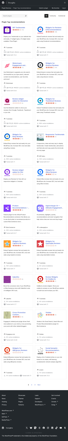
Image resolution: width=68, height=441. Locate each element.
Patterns (21, 405)
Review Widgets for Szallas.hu (52, 278)
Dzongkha (9, 428)
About (4, 395)
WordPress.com (8, 410)
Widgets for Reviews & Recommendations (53, 29)
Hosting (4, 402)
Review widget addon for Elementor (20, 100)
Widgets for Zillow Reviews (51, 171)
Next (39, 385)
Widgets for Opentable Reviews (53, 242)
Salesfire (15, 277)
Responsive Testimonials (55, 134)
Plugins (20, 402)
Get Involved (55, 395)
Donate (54, 402)
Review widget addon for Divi (18, 171)
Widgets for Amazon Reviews (52, 64)
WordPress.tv (40, 405)
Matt (4, 414)
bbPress (5, 417)
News (3, 398)
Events (53, 398)
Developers (38, 402)
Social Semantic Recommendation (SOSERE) (52, 349)
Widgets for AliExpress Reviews (19, 349)
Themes (21, 398)
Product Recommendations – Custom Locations (20, 207)
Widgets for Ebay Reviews (17, 135)
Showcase (21, 395)
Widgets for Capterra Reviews (19, 242)
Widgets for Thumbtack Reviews (53, 100)
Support (37, 398)
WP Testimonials (18, 27)
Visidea (48, 312)
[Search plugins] (26, 16)
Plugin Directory (6, 8)
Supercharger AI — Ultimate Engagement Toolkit (54, 207)
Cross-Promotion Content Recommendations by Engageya (19, 314)
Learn (37, 395)
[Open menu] (65, 2)
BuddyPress (6, 420)
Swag (54, 405)
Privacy (4, 405)
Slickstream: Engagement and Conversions (18, 64)
